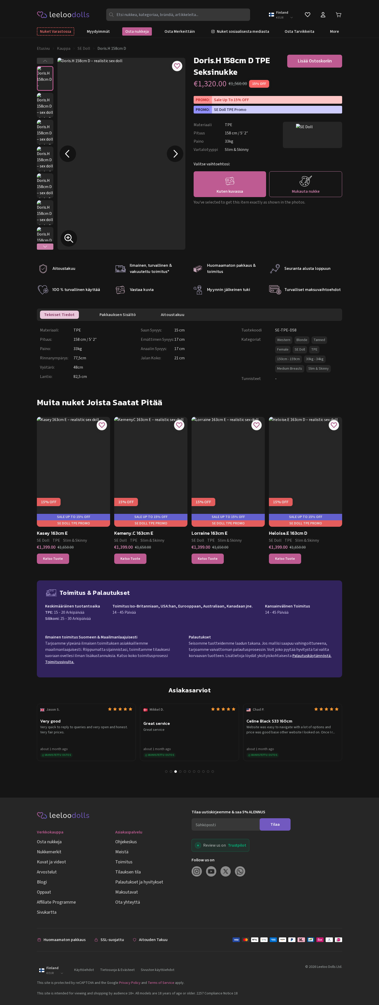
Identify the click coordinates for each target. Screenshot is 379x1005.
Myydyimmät (98, 31)
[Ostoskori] (338, 14)
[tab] (59, 315)
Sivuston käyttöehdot (157, 969)
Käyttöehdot (84, 969)
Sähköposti (206, 825)
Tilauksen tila (128, 872)
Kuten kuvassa (230, 191)
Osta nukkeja (137, 31)
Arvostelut (47, 872)
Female (283, 349)
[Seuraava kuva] (175, 153)
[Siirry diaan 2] (171, 771)
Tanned (319, 340)
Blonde (301, 340)
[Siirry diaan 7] (194, 771)
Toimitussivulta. (59, 662)
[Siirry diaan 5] (185, 771)
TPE (314, 349)
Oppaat (44, 892)
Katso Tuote (53, 558)
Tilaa (275, 824)
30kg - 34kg (315, 359)
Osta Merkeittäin (179, 31)
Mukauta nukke (306, 191)
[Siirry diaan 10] (208, 771)
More (334, 31)
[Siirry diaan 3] (175, 771)
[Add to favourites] (177, 66)
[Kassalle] (287, 939)
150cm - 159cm (288, 359)
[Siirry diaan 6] (189, 771)
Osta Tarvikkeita (299, 31)
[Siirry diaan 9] (203, 771)
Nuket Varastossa (55, 31)
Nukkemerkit (49, 852)
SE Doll (84, 48)
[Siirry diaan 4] (180, 771)
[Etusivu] (63, 14)
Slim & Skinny (318, 368)
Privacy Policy (130, 982)
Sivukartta (46, 912)
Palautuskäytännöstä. (312, 656)
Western (283, 340)
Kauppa (63, 48)
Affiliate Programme (56, 902)
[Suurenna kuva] (69, 238)
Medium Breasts (289, 368)
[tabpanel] (191, 354)
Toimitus (124, 862)
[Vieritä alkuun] (365, 984)
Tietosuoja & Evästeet (117, 969)
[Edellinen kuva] (68, 153)
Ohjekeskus (126, 842)
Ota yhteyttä (127, 902)
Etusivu (43, 48)
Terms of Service (161, 982)
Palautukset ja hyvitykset (139, 882)
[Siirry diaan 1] (166, 771)
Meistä (121, 852)
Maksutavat (126, 892)
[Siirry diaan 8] (198, 771)
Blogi (42, 882)
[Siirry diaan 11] (212, 771)
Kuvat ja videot (51, 862)
